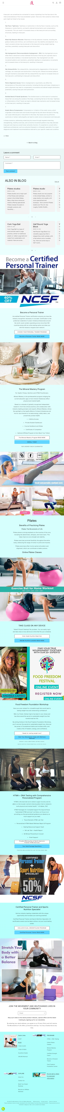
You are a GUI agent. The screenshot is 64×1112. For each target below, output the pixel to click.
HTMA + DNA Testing (53, 1039)
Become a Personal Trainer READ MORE (32, 336)
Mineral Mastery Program (51, 1048)
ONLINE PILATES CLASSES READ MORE (32, 640)
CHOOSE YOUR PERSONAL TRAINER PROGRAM (32, 332)
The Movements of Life (16, 1101)
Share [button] (7, 135)
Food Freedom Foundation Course (52, 1065)
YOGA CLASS (22, 1046)
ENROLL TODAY (32, 442)
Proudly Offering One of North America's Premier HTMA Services (32, 841)
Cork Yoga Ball (13, 224)
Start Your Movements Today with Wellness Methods (32, 737)
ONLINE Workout (23, 1056)
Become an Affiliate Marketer (23, 1090)
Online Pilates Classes (50, 1043)
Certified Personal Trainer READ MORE (32, 932)
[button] (3, 2)
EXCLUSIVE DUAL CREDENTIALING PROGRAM (32, 928)
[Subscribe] (44, 1013)
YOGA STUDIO (22, 1049)
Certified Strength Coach (52, 1054)
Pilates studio (39, 189)
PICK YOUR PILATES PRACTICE (32, 636)
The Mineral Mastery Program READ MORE (32, 437)
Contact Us (21, 1080)
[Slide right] (35, 217)
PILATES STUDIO (23, 1053)
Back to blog (33, 142)
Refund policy (36, 1101)
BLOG (19, 1042)
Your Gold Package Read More (32, 846)
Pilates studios (13, 189)
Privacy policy (44, 1101)
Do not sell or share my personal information (53, 1076)
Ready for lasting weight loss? (32, 733)
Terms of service (53, 1101)
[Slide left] (28, 217)
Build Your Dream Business (23, 1085)
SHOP (19, 1039)
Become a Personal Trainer (52, 1059)
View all (57, 181)
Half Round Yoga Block (40, 225)
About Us (20, 1077)
